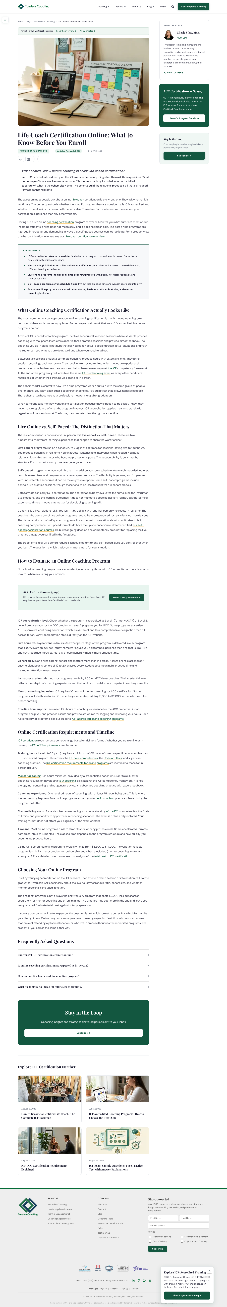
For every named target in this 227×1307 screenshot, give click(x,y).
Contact (102, 1209)
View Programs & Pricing (193, 6)
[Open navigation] (5, 20)
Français (135, 1288)
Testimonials (104, 1232)
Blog (149, 6)
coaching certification (60, 222)
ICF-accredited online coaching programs (98, 719)
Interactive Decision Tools (110, 1223)
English (103, 1288)
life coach (78, 199)
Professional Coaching (44, 21)
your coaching (67, 780)
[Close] (209, 1270)
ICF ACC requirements (46, 745)
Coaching (102, 6)
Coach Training (160, 1241)
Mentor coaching (29, 776)
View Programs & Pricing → (187, 1295)
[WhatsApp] (144, 1280)
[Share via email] (36, 159)
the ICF (112, 368)
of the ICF (112, 811)
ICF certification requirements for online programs (77, 763)
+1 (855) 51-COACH (94, 1280)
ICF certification (28, 740)
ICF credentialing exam (96, 373)
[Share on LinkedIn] (28, 159)
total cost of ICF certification (112, 856)
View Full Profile (175, 72)
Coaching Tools (105, 1218)
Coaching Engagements (59, 1218)
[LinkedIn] (133, 1280)
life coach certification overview (85, 236)
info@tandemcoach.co (117, 1280)
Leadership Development (60, 1209)
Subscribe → (83, 1032)
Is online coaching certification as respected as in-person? (53, 965)
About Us (136, 6)
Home (20, 21)
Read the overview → (66, 31)
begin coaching (105, 798)
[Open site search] (172, 6)
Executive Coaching (57, 1204)
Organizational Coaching (196, 1241)
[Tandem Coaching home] (33, 6)
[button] (21, 159)
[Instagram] (150, 1280)
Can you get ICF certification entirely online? (45, 955)
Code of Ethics (113, 758)
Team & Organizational (59, 1213)
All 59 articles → (87, 31)
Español (114, 1288)
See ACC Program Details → (127, 597)
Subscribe (157, 1248)
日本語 (125, 1288)
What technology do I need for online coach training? (50, 986)
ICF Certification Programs (61, 1223)
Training (119, 6)
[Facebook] (138, 1280)
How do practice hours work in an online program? (48, 976)
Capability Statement (108, 1237)
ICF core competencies (83, 758)
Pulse (163, 6)
